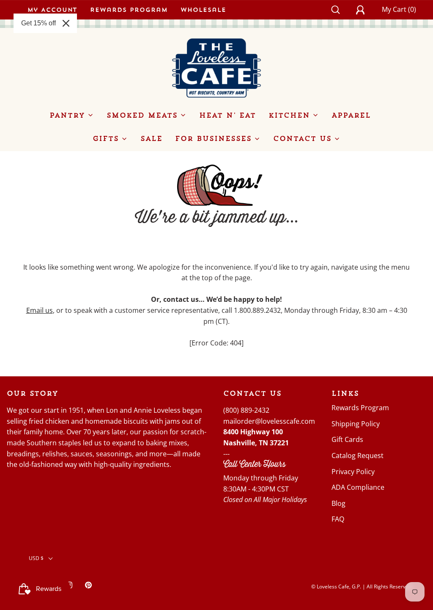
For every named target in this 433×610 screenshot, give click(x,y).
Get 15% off (38, 23)
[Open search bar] (340, 9)
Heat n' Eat (227, 115)
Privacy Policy (353, 471)
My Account (52, 9)
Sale (151, 138)
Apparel (351, 115)
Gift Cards (347, 439)
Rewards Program (129, 9)
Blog (338, 503)
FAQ (338, 519)
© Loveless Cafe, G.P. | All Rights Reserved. (362, 586)
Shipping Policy (356, 423)
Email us (39, 310)
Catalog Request (358, 455)
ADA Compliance (358, 487)
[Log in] (365, 9)
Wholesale (203, 9)
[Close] (66, 23)
